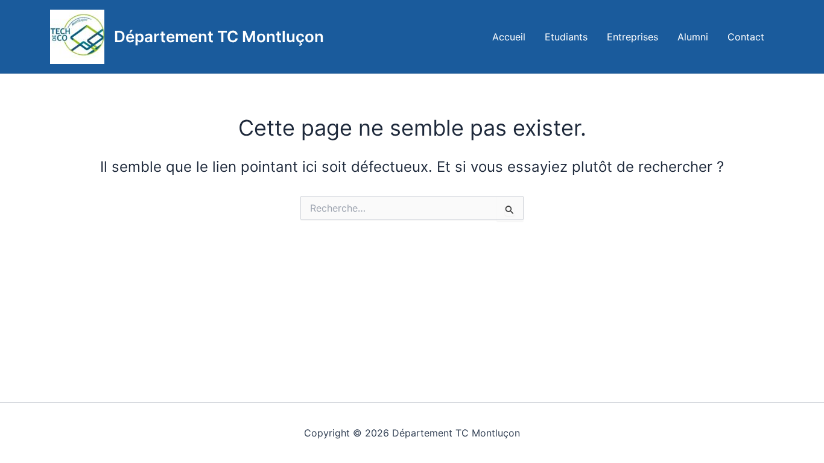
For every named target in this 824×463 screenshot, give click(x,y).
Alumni (692, 37)
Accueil (508, 37)
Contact (745, 37)
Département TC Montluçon (219, 36)
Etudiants (566, 37)
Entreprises (632, 37)
